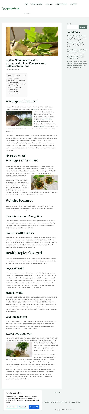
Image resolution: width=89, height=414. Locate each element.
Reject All (22, 407)
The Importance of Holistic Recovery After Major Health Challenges (76, 45)
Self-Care (48, 4)
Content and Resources (16, 86)
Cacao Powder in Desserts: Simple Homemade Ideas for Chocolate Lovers (75, 57)
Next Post (57, 392)
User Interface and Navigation (17, 84)
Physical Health (14, 89)
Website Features (13, 82)
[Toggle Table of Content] (24, 75)
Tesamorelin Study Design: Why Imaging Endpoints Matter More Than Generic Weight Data (77, 38)
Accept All (34, 407)
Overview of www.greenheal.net (17, 80)
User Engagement (15, 93)
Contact (27, 13)
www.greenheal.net (12, 78)
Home (26, 4)
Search (69, 24)
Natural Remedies (36, 4)
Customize (11, 407)
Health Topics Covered (14, 88)
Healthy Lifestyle (61, 4)
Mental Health (14, 91)
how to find (34, 109)
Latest (9, 70)
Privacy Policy (63, 402)
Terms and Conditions (51, 402)
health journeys (39, 126)
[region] (22, 400)
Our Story (73, 4)
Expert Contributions (16, 95)
